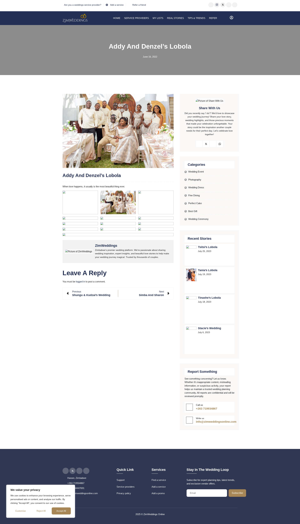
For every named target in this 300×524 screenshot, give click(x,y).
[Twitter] (206, 144)
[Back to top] (293, 517)
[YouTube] (228, 4)
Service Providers (136, 18)
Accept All (61, 511)
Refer (213, 18)
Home (116, 18)
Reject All (41, 511)
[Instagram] (217, 4)
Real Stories (175, 18)
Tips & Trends (196, 18)
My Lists (158, 18)
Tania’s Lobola (207, 270)
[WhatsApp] (234, 4)
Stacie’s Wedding (209, 328)
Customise (20, 511)
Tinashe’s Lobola (209, 297)
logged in (80, 281)
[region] (40, 501)
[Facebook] (211, 4)
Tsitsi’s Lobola (207, 247)
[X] (222, 4)
